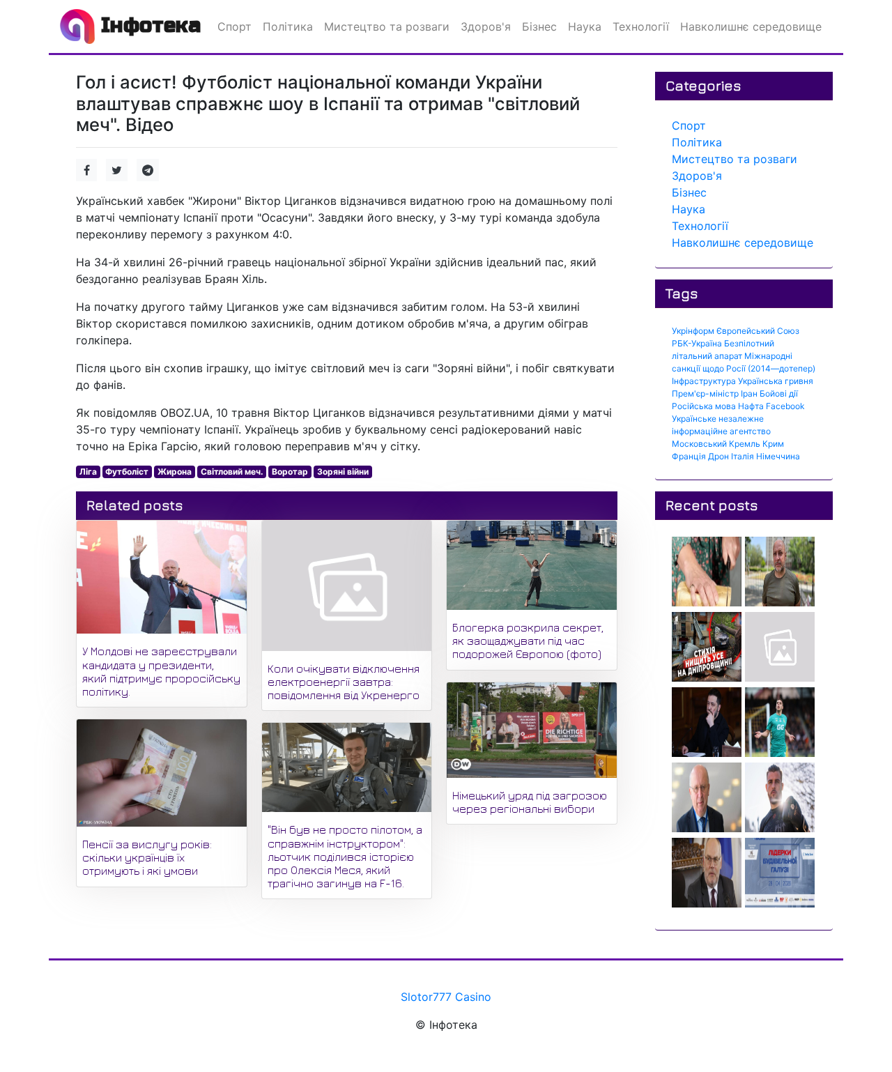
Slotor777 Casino (446, 997)
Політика (697, 142)
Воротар (290, 471)
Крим (773, 443)
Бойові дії (779, 393)
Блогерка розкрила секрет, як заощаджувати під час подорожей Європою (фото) (527, 640)
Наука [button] (584, 26)
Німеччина (778, 456)
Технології (700, 226)
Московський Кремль (716, 443)
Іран (749, 393)
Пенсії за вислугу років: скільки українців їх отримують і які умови (147, 857)
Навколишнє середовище (742, 243)
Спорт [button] (234, 26)
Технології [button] (641, 26)
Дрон (718, 456)
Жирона (174, 471)
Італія (742, 456)
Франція (689, 456)
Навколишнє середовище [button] (751, 26)
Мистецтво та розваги (734, 159)
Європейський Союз (757, 331)
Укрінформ (693, 331)
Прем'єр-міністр (705, 393)
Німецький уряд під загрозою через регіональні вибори (529, 802)
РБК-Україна (697, 343)
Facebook (785, 406)
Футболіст (126, 471)
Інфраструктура (704, 381)
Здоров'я (697, 176)
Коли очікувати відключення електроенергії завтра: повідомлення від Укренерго (344, 681)
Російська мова (704, 406)
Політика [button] (288, 26)
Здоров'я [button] (486, 26)
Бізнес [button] (539, 26)
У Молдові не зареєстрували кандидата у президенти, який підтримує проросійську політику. (161, 671)
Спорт (689, 125)
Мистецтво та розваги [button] (386, 26)
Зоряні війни (343, 471)
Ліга (88, 471)
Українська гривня (775, 381)
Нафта (751, 406)
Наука (688, 209)
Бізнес (689, 192)
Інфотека (148, 25)
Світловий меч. (232, 471)
